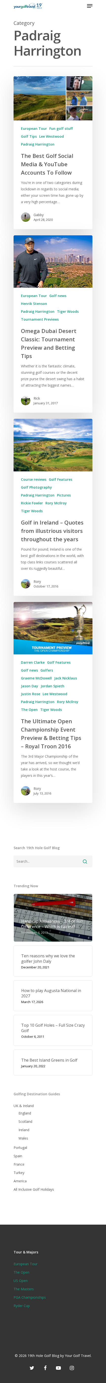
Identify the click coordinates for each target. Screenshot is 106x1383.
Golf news (57, 295)
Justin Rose (30, 694)
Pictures (64, 495)
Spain (18, 1156)
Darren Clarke (33, 662)
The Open (29, 709)
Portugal (20, 1147)
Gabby (39, 214)
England (24, 1113)
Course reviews (33, 479)
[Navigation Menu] (89, 5)
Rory (37, 581)
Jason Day (29, 686)
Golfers (46, 670)
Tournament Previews (40, 319)
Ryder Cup (22, 1305)
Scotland (25, 1121)
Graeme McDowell (36, 678)
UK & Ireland (24, 1105)
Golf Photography (36, 487)
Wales (23, 1138)
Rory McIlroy (56, 503)
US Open (21, 1280)
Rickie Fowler (32, 503)
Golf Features (60, 479)
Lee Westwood (51, 136)
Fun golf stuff (61, 128)
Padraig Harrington (37, 144)
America (20, 1181)
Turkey (19, 1172)
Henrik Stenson (34, 303)
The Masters (24, 1289)
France (19, 1164)
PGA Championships (30, 1297)
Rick (37, 398)
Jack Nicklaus (65, 678)
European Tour (34, 128)
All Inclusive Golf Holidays (34, 1189)
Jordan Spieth (52, 686)
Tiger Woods (68, 311)
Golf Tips (29, 136)
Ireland (23, 1129)
